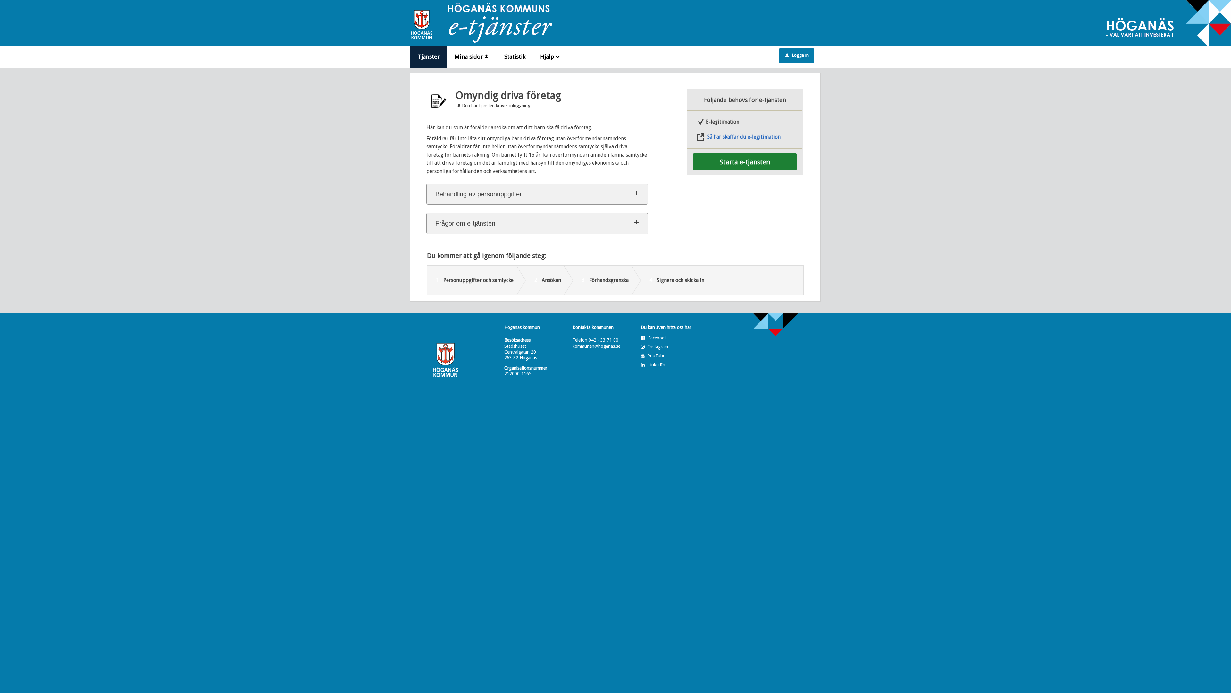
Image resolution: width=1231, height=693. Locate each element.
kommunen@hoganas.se (596, 346)
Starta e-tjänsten (745, 162)
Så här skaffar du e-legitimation (744, 137)
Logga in (797, 55)
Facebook (657, 337)
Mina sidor (469, 56)
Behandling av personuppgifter (478, 194)
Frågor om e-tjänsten (465, 223)
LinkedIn (656, 364)
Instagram (658, 346)
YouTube (656, 355)
